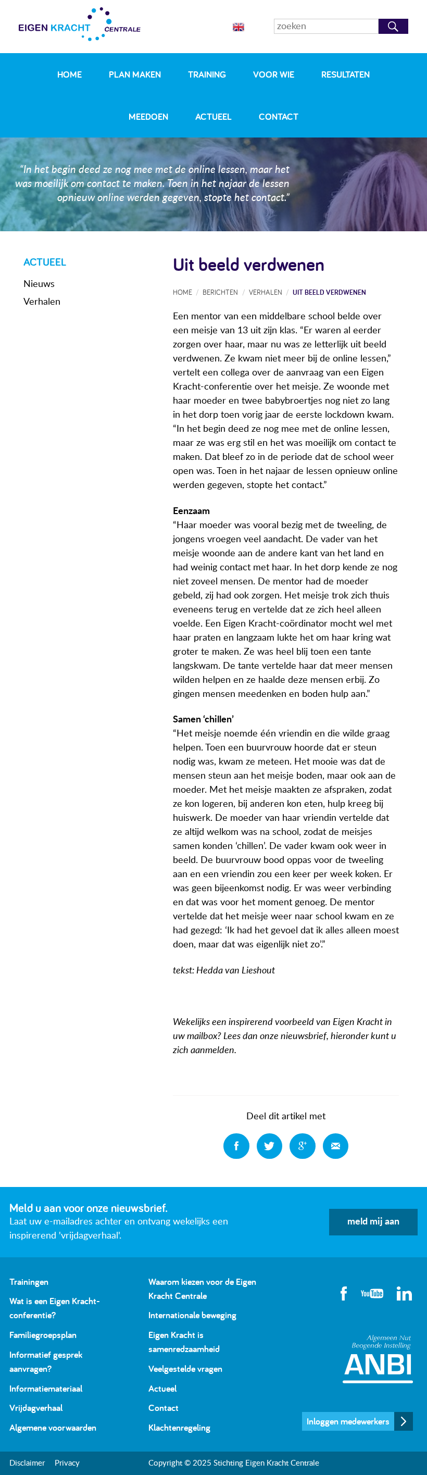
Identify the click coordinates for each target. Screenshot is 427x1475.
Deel (236, 1146)
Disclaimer (27, 1463)
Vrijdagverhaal (35, 1408)
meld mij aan (373, 1222)
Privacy (67, 1463)
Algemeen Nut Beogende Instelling (378, 1359)
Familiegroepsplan (43, 1335)
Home (69, 74)
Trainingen (28, 1282)
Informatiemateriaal (45, 1388)
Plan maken (135, 74)
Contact (278, 116)
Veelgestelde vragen (185, 1368)
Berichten (220, 292)
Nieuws (39, 284)
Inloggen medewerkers (348, 1421)
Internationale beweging (192, 1315)
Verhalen (41, 302)
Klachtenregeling (179, 1427)
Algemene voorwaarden (52, 1427)
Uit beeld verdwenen (329, 292)
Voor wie (273, 74)
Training (207, 74)
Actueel (213, 116)
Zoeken (393, 26)
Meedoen (148, 116)
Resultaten (345, 74)
